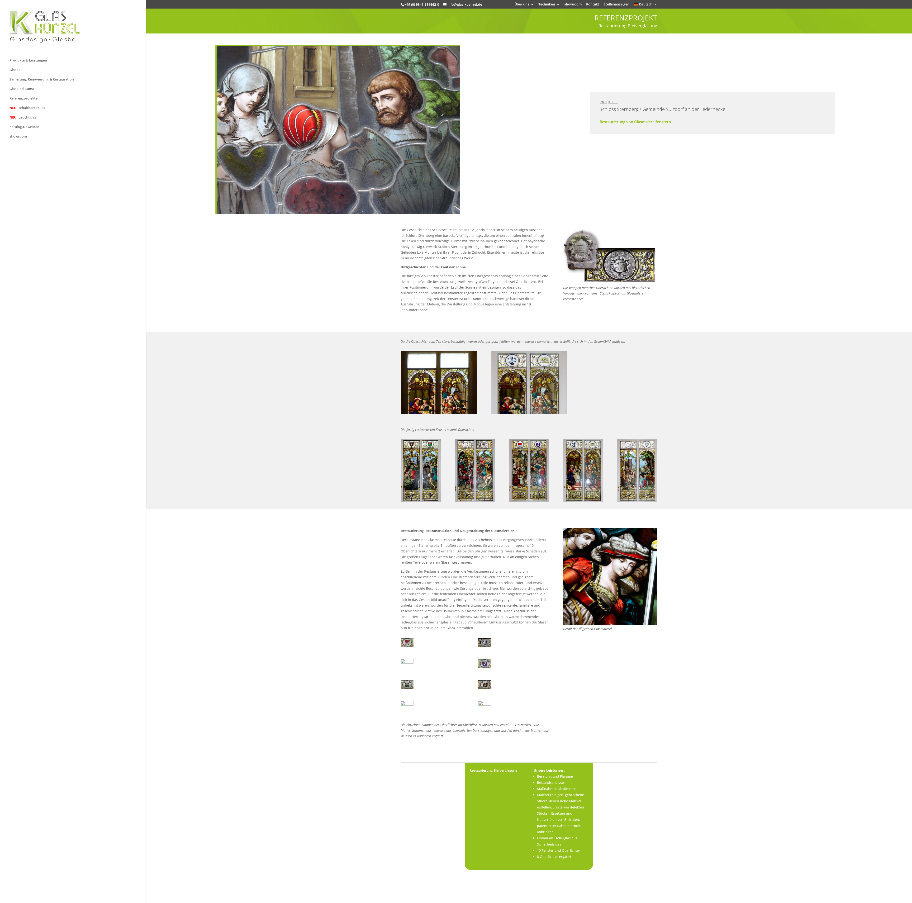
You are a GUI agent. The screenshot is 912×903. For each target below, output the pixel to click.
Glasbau (16, 69)
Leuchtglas (23, 117)
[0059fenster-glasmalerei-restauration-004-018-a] (407, 647)
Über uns (521, 4)
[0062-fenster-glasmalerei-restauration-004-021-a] (484, 668)
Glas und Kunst (22, 88)
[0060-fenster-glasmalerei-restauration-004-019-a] (484, 647)
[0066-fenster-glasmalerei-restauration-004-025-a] (484, 710)
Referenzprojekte (24, 98)
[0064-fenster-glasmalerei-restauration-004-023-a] (484, 689)
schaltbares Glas (27, 107)
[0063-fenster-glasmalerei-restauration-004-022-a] (407, 689)
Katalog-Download (24, 126)
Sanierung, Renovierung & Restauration (42, 79)
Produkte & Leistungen (28, 60)
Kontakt (592, 4)
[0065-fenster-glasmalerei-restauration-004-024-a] (407, 710)
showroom (573, 4)
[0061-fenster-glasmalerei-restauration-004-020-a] (407, 668)
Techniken (546, 4)
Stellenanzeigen (616, 4)
